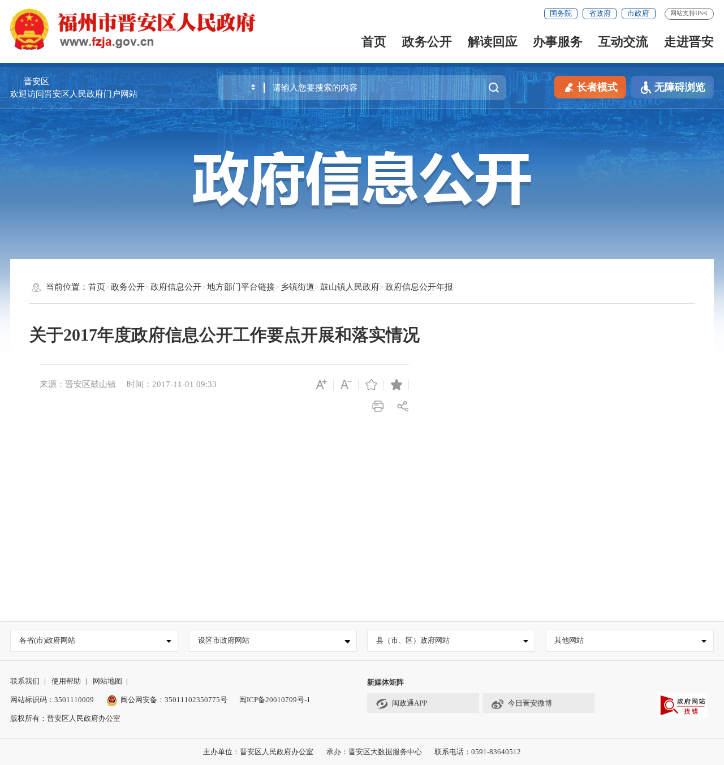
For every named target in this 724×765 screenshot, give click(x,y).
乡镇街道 (297, 286)
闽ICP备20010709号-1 (275, 699)
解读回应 (493, 42)
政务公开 (427, 42)
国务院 (561, 13)
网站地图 (107, 681)
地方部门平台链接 (241, 286)
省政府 (600, 13)
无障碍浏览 (679, 87)
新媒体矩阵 (385, 682)
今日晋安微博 (530, 703)
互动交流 (623, 42)
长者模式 (597, 87)
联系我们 (25, 681)
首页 (373, 42)
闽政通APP (409, 703)
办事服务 (558, 42)
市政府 (638, 13)
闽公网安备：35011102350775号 (173, 699)
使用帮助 (66, 681)
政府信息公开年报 (419, 286)
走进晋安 (689, 42)
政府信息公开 (175, 286)
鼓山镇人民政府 (350, 286)
